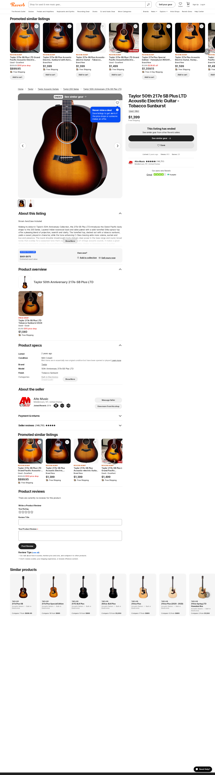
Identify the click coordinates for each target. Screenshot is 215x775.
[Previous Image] (23, 146)
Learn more (116, 360)
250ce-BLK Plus (109, 604)
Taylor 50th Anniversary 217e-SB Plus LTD (63, 282)
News (153, 11)
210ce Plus (136, 604)
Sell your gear (165, 4)
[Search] (148, 4)
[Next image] (36, 38)
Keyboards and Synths (65, 11)
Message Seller (108, 400)
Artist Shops (175, 11)
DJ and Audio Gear (107, 11)
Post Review (27, 546)
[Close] (117, 109)
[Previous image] (13, 38)
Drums (95, 11)
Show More (70, 241)
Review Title (23, 517)
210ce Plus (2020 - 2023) (172, 604)
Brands (146, 11)
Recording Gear (83, 11)
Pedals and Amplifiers (45, 11)
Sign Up (196, 4)
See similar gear (74, 96)
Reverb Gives (187, 11)
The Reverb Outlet (18, 11)
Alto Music (140, 161)
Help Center (199, 11)
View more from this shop (108, 406)
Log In (202, 4)
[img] (151, 161)
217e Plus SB (17, 604)
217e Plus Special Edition (53, 604)
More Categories (124, 11)
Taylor (44, 364)
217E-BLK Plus (78, 604)
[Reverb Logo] (18, 4)
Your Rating (23, 509)
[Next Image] (117, 146)
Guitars (31, 11)
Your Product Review (27, 529)
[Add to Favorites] (36, 26)
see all (36, 552)
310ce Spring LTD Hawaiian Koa (198, 605)
